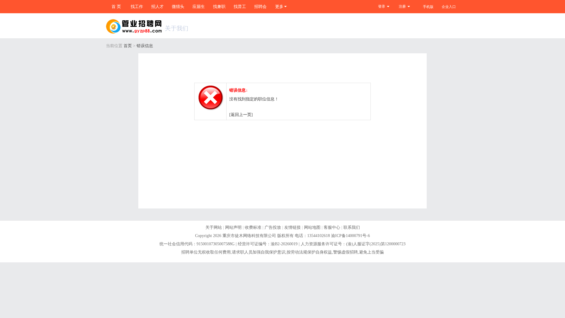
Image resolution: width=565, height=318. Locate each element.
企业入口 (449, 7)
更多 (279, 6)
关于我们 (176, 28)
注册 (402, 6)
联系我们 (351, 227)
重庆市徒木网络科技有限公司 (249, 235)
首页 (128, 46)
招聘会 (260, 6)
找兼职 (219, 6)
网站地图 (312, 227)
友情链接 (292, 227)
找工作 (137, 6)
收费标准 (253, 227)
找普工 (240, 6)
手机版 (428, 7)
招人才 (157, 6)
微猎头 (178, 6)
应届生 (198, 6)
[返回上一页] (241, 114)
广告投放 (273, 227)
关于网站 (213, 227)
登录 (381, 6)
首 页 (116, 6)
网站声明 (233, 227)
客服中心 (332, 227)
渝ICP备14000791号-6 (350, 235)
